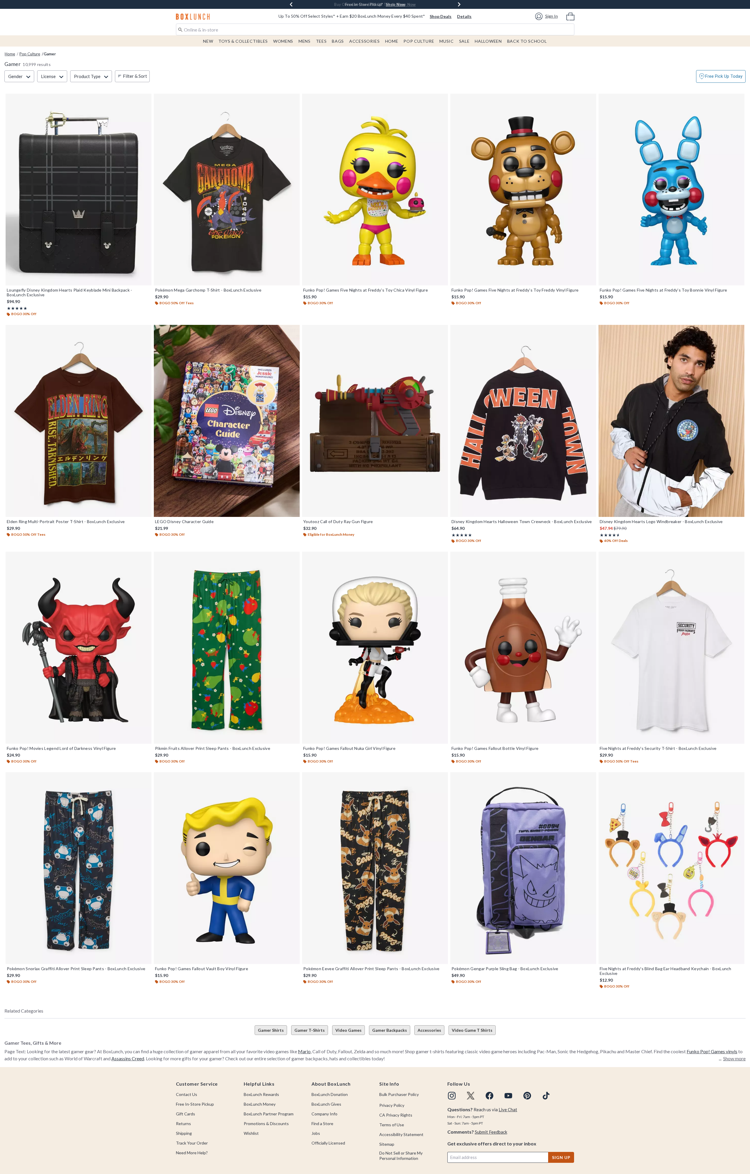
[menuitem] (570, 16)
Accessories (364, 41)
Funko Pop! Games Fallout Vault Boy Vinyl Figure (201, 968)
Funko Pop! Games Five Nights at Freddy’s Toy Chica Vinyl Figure (365, 290)
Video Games (348, 1030)
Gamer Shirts (271, 1030)
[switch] (721, 76)
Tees (321, 41)
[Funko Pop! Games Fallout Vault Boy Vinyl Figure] (227, 868)
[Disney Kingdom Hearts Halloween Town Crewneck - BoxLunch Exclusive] (523, 421)
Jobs (315, 1133)
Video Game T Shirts (472, 1030)
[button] (547, 16)
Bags (338, 41)
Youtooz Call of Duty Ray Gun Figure (338, 521)
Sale (464, 41)
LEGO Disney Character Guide (184, 521)
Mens (305, 41)
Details (464, 16)
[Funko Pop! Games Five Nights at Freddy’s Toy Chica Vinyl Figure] (375, 189)
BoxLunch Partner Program (269, 1113)
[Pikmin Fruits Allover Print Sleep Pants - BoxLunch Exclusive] (227, 647)
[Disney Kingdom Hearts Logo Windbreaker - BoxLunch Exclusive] (671, 421)
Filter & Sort (135, 76)
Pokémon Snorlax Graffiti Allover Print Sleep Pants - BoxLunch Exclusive (76, 968)
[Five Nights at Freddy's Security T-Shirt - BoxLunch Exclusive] (671, 647)
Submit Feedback (491, 1132)
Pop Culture (418, 41)
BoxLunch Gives (326, 1104)
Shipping (184, 1133)
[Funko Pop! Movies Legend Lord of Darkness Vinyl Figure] (78, 647)
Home (391, 41)
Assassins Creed (127, 1058)
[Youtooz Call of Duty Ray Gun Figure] (375, 421)
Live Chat (508, 1109)
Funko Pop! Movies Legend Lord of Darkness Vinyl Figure (61, 748)
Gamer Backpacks (389, 1030)
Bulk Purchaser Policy (399, 1094)
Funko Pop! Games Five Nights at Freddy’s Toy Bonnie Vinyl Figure (663, 290)
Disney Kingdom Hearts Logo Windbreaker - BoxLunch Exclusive (661, 521)
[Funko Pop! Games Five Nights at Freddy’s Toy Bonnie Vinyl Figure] (671, 189)
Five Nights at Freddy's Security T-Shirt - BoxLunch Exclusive (658, 748)
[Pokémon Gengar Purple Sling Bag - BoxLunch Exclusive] (523, 868)
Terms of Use (391, 1124)
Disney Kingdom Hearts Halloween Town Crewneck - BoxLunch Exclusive (521, 521)
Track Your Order (192, 1142)
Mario (304, 1051)
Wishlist (251, 1133)
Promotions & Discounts (266, 1123)
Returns (183, 1123)
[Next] (459, 4)
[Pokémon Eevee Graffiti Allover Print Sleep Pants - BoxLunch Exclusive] (375, 868)
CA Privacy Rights (395, 1114)
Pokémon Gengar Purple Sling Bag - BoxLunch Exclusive (504, 968)
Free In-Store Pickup (195, 1104)
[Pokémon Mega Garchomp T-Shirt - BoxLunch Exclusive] (227, 189)
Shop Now (395, 4)
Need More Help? (192, 1152)
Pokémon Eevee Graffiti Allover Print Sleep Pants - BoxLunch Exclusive (371, 968)
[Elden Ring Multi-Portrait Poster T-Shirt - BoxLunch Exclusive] (78, 421)
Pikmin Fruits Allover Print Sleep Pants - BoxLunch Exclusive (212, 748)
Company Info (324, 1113)
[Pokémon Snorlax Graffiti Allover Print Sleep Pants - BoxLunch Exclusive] (78, 868)
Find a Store (322, 1123)
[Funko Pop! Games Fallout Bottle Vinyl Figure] (523, 647)
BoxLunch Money (260, 1104)
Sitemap (386, 1144)
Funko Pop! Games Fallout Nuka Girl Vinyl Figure (349, 748)
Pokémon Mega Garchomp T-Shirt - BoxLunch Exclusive (208, 290)
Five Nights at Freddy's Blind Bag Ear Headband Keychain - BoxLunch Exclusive (665, 971)
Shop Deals (440, 16)
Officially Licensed (328, 1142)
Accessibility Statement (401, 1134)
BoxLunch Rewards (261, 1094)
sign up (561, 1157)
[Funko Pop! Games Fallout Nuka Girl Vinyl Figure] (375, 647)
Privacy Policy (391, 1105)
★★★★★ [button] (17, 308)
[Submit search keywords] (180, 29)
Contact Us (186, 1094)
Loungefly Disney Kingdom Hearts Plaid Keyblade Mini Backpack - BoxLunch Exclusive (69, 292)
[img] (451, 1095)
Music (446, 41)
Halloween (488, 41)
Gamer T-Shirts (309, 1030)
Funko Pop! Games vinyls (712, 1051)
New (208, 41)
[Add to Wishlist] (145, 99)
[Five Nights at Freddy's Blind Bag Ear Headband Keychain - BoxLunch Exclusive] (671, 868)
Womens (283, 41)
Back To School (527, 41)
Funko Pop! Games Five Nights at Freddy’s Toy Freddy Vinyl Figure (514, 290)
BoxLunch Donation (329, 1094)
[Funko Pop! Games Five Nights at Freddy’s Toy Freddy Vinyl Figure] (523, 189)
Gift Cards (185, 1113)
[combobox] (375, 29)
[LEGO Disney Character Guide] (227, 421)
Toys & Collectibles (243, 41)
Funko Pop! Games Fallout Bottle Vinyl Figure (494, 748)
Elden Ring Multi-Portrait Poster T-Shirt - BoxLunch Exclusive (66, 521)
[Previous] (291, 4)
